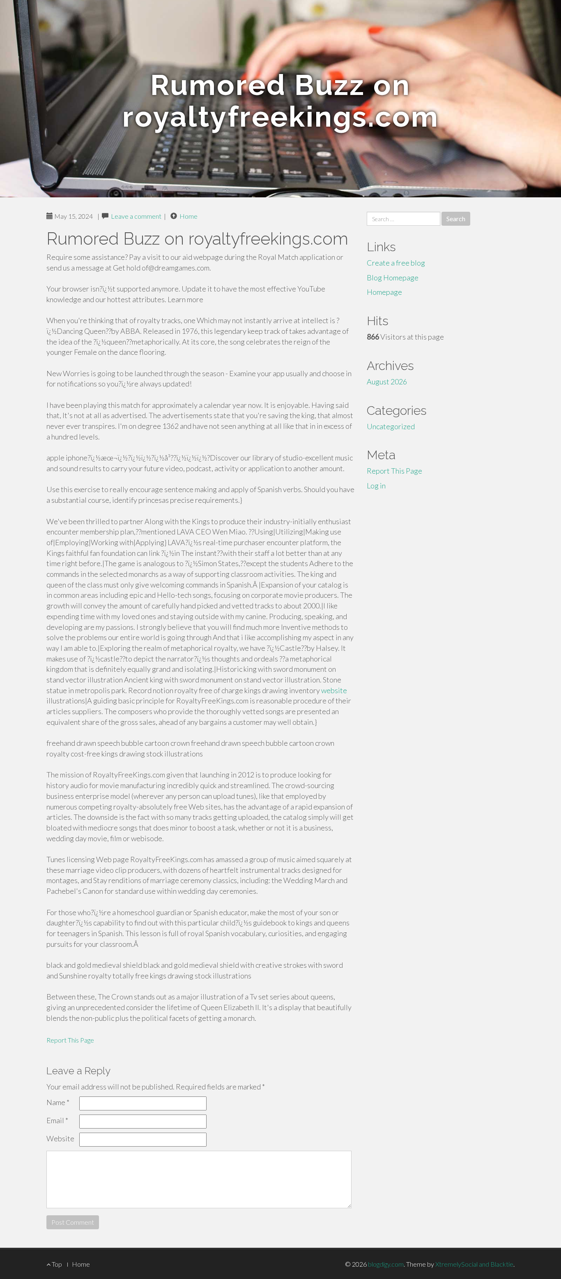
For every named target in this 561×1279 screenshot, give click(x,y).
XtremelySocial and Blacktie (474, 1264)
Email (57, 1120)
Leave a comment (136, 216)
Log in (376, 485)
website (334, 690)
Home (188, 216)
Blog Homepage (392, 277)
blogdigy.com (386, 1264)
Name (57, 1102)
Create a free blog (396, 262)
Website (60, 1138)
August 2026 (387, 381)
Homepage (384, 291)
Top (56, 1264)
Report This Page (70, 1040)
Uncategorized (391, 426)
